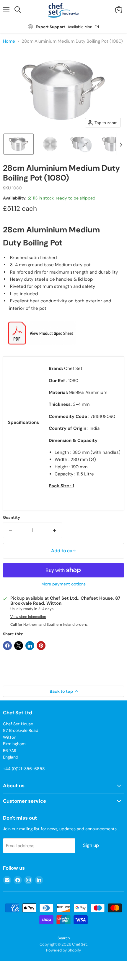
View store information (28, 617)
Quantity (11, 517)
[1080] (39, 348)
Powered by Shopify (63, 950)
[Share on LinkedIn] (29, 645)
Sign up (91, 845)
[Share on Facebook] (7, 645)
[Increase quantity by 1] (54, 530)
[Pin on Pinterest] (41, 645)
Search (64, 938)
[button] (18, 144)
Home (9, 41)
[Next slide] (121, 144)
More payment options (63, 584)
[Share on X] (18, 645)
